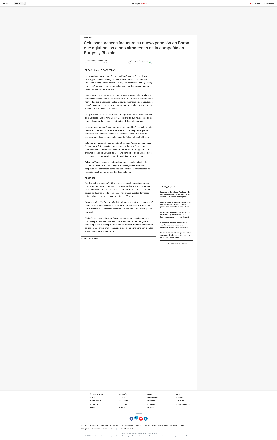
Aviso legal (94, 425)
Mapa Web (173, 425)
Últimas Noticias (97, 394)
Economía (122, 394)
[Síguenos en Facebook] (131, 419)
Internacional (96, 401)
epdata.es (151, 404)
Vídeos (92, 407)
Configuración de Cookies (90, 429)
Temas (181, 425)
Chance (150, 394)
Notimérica (180, 401)
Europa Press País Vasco (96, 61)
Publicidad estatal (126, 429)
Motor (178, 394)
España (93, 398)
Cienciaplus (123, 401)
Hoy (167, 243)
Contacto (84, 425)
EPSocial (122, 407)
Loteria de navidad (108, 429)
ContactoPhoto (183, 404)
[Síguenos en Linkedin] (145, 419)
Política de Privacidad (160, 425)
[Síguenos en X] (136, 419)
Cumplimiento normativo (109, 425)
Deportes (94, 404)
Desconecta (152, 401)
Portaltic (122, 404)
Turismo (179, 398)
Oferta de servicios (127, 425)
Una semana (175, 243)
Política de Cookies (143, 425)
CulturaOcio (152, 398)
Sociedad (122, 398)
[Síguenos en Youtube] (141, 419)
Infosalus (151, 407)
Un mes (184, 243)
